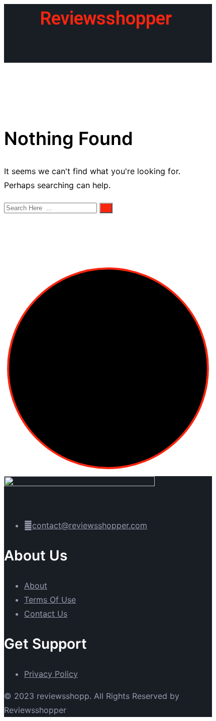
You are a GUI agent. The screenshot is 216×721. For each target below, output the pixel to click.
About (35, 586)
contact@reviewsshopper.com (89, 525)
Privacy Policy (51, 674)
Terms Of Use (50, 600)
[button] (108, 47)
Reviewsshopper (106, 18)
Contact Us (45, 614)
